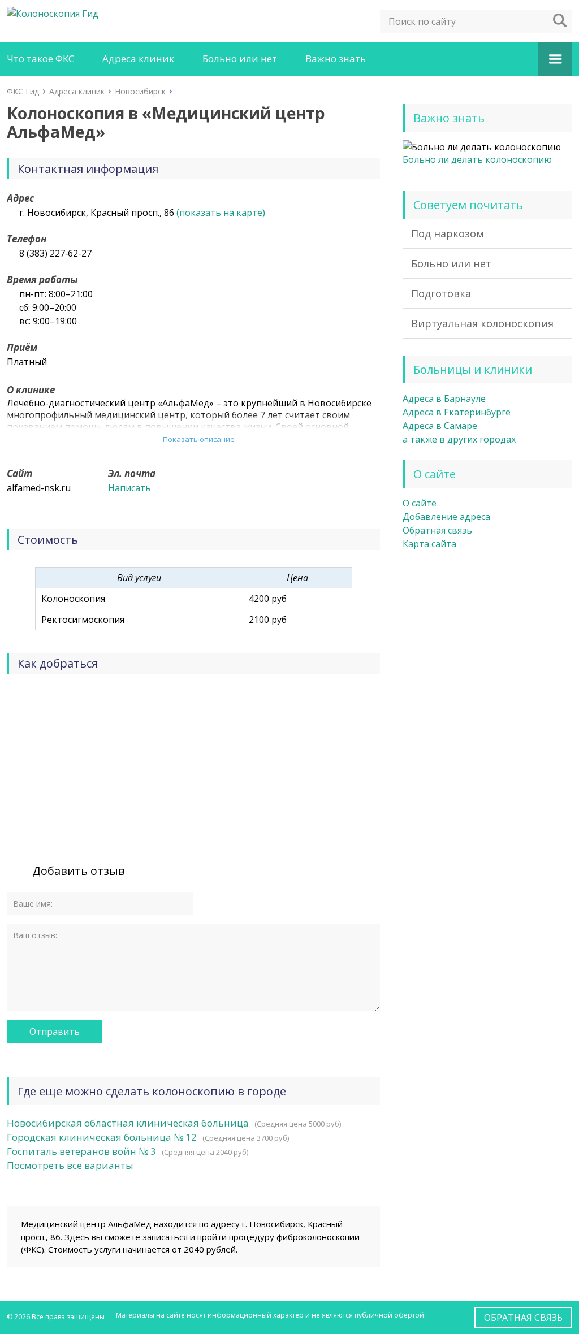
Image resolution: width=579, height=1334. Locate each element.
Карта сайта (429, 544)
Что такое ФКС (40, 58)
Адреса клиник (138, 58)
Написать (129, 488)
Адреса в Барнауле (444, 398)
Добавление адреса (446, 516)
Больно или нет (239, 58)
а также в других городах (459, 439)
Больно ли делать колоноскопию (477, 159)
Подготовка (441, 293)
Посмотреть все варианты (70, 1165)
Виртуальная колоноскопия (482, 323)
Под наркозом (447, 233)
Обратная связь (437, 530)
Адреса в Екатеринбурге (457, 412)
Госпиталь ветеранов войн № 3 (81, 1151)
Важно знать (335, 58)
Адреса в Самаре (440, 425)
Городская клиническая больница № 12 (102, 1137)
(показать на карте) (220, 212)
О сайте (420, 503)
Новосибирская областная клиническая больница (128, 1122)
